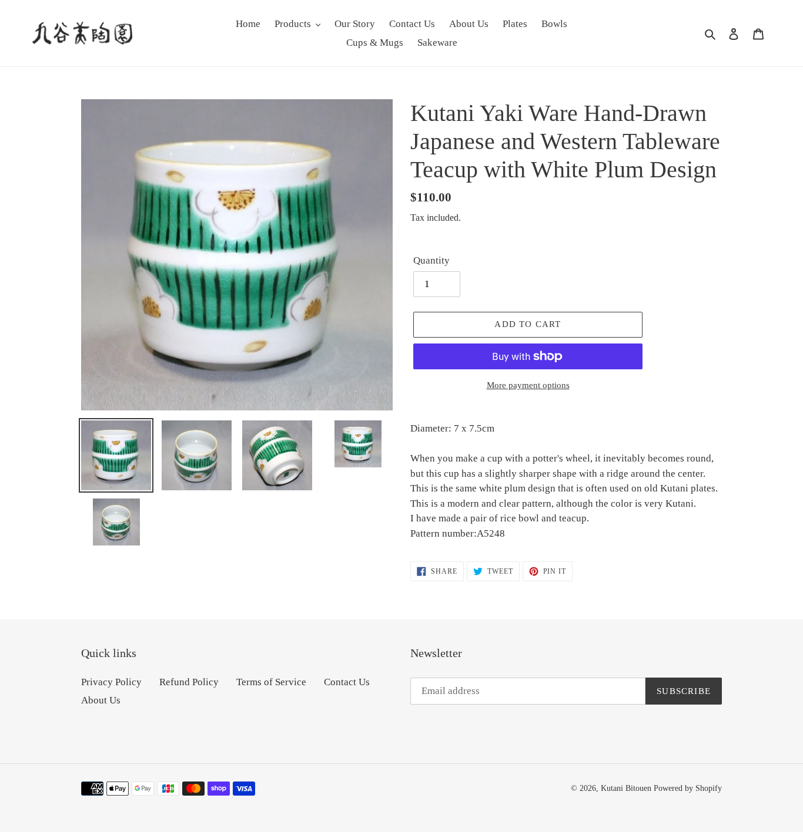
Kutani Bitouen (626, 788)
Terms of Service (271, 682)
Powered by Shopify (688, 788)
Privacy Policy (111, 682)
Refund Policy (189, 682)
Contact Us (347, 682)
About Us (101, 700)
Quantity (431, 260)
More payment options (528, 385)
